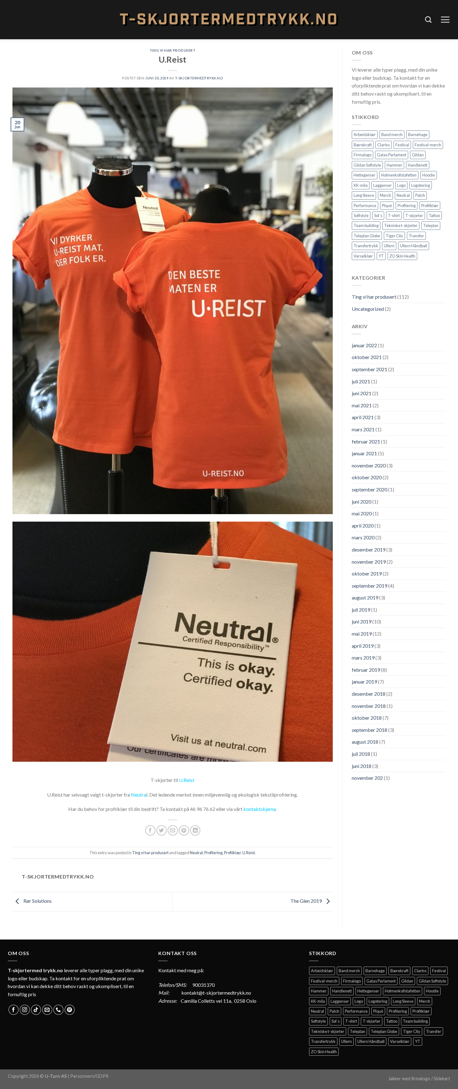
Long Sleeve (364, 195)
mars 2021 (363, 429)
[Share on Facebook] (150, 830)
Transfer (416, 235)
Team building (366, 225)
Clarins (383, 144)
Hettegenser (364, 175)
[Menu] (445, 19)
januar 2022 (364, 345)
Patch (420, 195)
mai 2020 (362, 513)
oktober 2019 (367, 573)
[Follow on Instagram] (25, 1010)
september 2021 (369, 369)
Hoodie (428, 175)
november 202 (367, 778)
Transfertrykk (366, 245)
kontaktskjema (259, 809)
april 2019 (363, 646)
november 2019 (369, 562)
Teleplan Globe (367, 235)
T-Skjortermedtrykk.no (199, 78)
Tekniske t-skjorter (400, 225)
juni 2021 (361, 393)
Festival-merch (428, 144)
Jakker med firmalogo (409, 1078)
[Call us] (58, 1010)
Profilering (213, 852)
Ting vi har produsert (173, 50)
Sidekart (442, 1078)
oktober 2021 (367, 357)
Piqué (387, 205)
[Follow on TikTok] (36, 1010)
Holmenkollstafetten (399, 175)
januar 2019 (364, 681)
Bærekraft (363, 144)
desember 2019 (368, 549)
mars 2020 (363, 537)
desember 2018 (368, 694)
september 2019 (369, 586)
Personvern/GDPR (89, 1076)
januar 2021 (364, 453)
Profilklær (232, 852)
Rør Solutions (37, 901)
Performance (365, 205)
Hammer (394, 165)
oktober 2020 (367, 477)
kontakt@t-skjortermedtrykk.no (216, 993)
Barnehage (417, 134)
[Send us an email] (47, 1010)
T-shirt (394, 215)
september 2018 (369, 730)
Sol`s (378, 215)
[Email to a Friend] (173, 830)
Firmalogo (362, 154)
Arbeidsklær (365, 134)
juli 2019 (361, 610)
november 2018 (369, 706)
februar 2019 (366, 670)
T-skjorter (414, 215)
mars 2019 (363, 658)
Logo (401, 185)
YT (381, 255)
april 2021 (363, 417)
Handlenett (417, 165)
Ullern (389, 245)
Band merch (392, 134)
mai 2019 (362, 634)
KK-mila (361, 185)
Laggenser (382, 185)
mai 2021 (362, 405)
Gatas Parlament (391, 154)
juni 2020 (361, 501)
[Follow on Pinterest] (69, 1010)
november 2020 (369, 465)
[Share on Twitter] (161, 830)
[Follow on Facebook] (13, 1010)
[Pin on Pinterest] (184, 830)
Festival (402, 144)
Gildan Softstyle (367, 165)
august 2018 (365, 742)
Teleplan (430, 225)
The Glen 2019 (306, 901)
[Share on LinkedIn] (195, 830)
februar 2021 (366, 441)
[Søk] (428, 19)
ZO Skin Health (402, 255)
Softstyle (361, 215)
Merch (385, 195)
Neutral (196, 852)
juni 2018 (361, 766)
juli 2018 (361, 754)
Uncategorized (368, 309)
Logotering (420, 185)
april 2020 (363, 525)
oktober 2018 (367, 718)
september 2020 (369, 489)
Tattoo (434, 215)
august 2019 (365, 597)
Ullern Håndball (413, 245)
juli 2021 (361, 381)
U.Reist (186, 780)
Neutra (138, 795)
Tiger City (394, 235)
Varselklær (363, 255)
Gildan (418, 154)
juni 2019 (361, 621)
